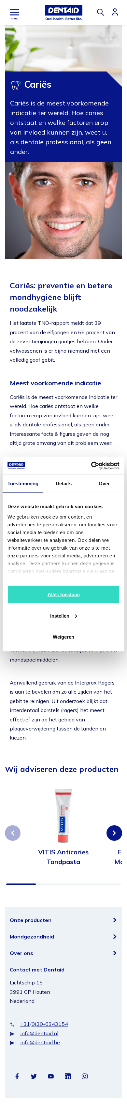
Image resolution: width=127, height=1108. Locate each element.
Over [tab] (104, 483)
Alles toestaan (64, 594)
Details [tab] (64, 483)
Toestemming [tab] (22, 483)
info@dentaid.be (40, 1042)
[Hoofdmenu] (14, 12)
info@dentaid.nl (39, 1033)
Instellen (59, 615)
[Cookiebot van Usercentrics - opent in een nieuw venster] (91, 465)
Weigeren (63, 637)
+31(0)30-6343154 (44, 1024)
